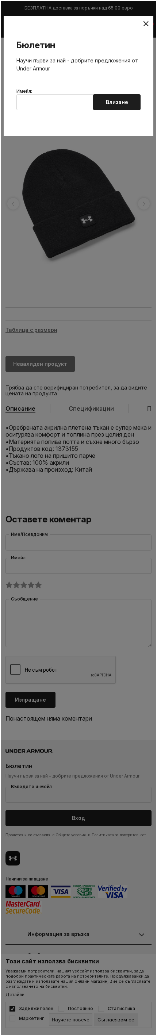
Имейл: (24, 91)
